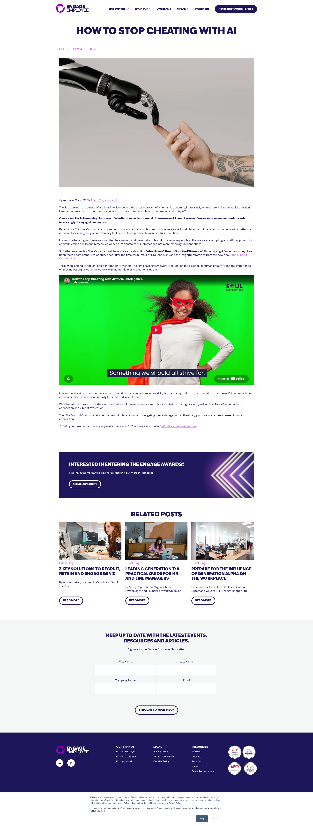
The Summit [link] (117, 9)
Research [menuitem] (197, 762)
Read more (71, 600)
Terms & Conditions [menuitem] (163, 757)
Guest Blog (67, 49)
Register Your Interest (236, 9)
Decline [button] (215, 818)
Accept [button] (202, 818)
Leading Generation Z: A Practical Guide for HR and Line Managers (152, 574)
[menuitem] (126, 747)
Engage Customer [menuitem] (126, 757)
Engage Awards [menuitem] (124, 762)
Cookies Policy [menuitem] (161, 762)
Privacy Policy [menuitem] (160, 752)
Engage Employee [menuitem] (126, 752)
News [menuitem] (195, 766)
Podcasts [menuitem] (197, 757)
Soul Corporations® (104, 200)
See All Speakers (85, 484)
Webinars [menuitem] (197, 752)
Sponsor (141, 9)
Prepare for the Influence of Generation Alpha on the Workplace (221, 574)
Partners (202, 9)
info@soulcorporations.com (178, 426)
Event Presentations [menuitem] (203, 771)
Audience (164, 9)
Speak (181, 9)
